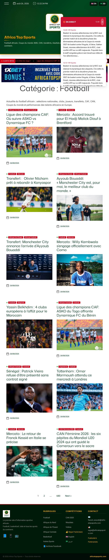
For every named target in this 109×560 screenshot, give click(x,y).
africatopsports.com (98, 556)
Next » (68, 495)
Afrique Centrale (49, 532)
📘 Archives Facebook (52, 546)
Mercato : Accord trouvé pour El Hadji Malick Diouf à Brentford (79, 118)
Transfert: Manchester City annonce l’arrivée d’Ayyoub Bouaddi (27, 245)
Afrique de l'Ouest (15, 110)
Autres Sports (48, 541)
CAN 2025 (70, 518)
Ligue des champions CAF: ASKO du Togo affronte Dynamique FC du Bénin (78, 311)
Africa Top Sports (19, 37)
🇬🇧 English (70, 537)
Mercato (71, 110)
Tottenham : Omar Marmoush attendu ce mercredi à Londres (74, 375)
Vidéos (68, 527)
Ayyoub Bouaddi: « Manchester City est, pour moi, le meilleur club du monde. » (78, 184)
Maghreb (21, 302)
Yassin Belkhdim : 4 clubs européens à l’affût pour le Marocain (26, 311)
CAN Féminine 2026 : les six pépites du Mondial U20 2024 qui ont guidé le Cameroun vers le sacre (79, 439)
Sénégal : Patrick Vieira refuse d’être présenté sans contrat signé (27, 375)
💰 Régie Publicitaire (74, 532)
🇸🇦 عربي (69, 541)
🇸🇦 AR (102, 4)
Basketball (47, 537)
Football (62, 110)
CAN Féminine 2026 (66, 429)
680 (58, 495)
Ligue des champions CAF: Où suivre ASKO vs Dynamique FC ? (54, 61)
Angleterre (63, 367)
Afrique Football (30, 110)
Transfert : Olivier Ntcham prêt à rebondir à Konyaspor (28, 180)
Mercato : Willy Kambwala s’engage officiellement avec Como (79, 245)
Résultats (69, 522)
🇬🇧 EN (93, 4)
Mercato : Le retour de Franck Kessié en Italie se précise (26, 437)
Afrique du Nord (49, 522)
